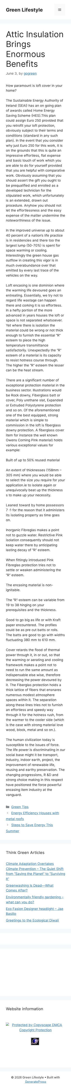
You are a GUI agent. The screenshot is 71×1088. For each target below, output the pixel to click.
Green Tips (20, 807)
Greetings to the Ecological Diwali (32, 920)
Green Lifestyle (24, 10)
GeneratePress (35, 1081)
